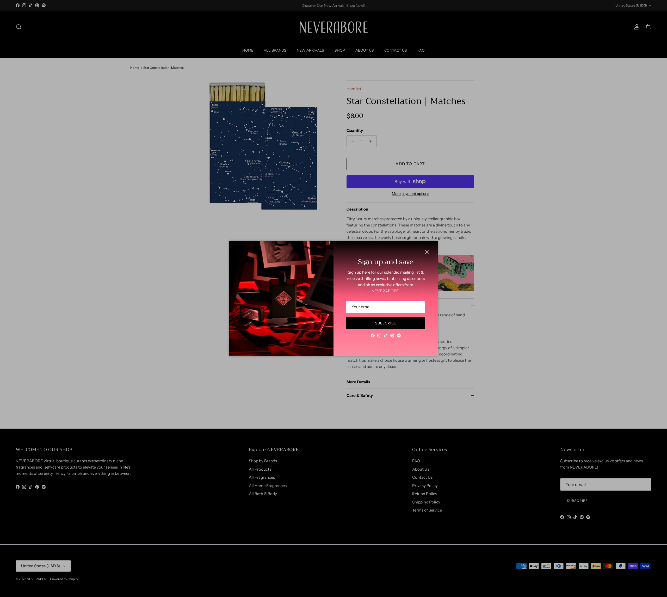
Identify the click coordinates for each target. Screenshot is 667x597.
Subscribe (385, 323)
